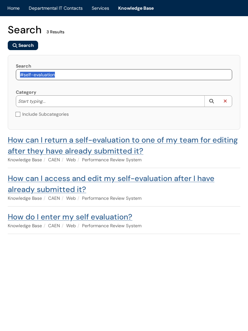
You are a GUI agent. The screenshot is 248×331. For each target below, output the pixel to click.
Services (100, 8)
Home (13, 8)
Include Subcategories (45, 114)
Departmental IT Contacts (56, 8)
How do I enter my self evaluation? (70, 217)
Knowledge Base (136, 8)
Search (23, 66)
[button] (211, 101)
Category (26, 92)
